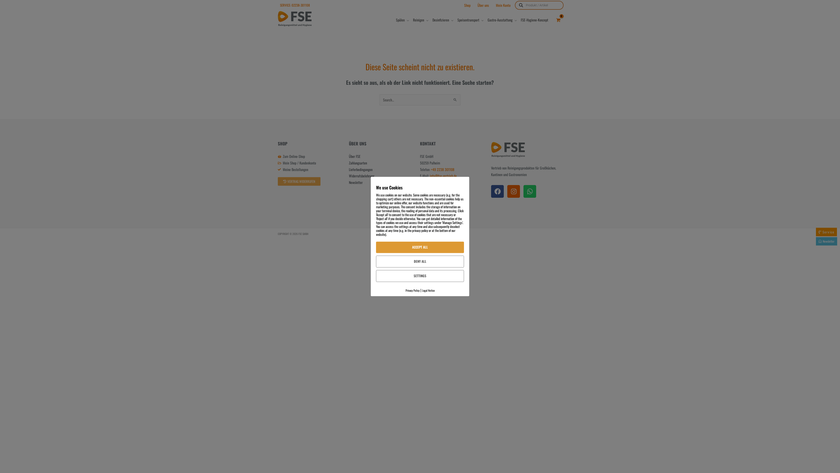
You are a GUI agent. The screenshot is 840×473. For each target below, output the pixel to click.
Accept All (420, 247)
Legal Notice (428, 290)
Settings (420, 275)
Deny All (420, 261)
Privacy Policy (413, 290)
